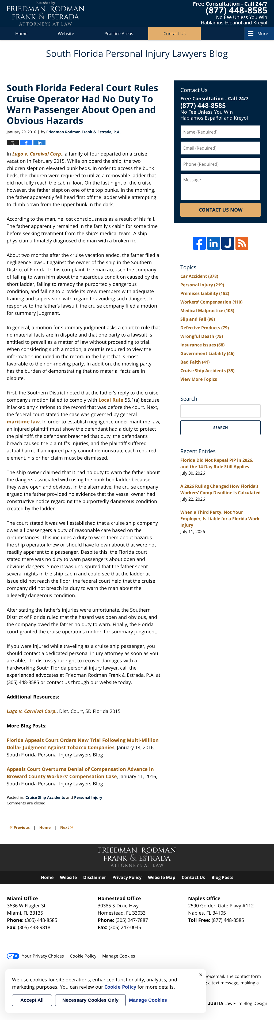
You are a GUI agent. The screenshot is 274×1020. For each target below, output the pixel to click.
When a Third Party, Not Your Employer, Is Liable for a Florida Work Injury (220, 518)
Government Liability (207, 353)
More (262, 33)
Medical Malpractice (207, 310)
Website (66, 33)
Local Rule (110, 400)
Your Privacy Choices (43, 956)
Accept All (32, 1000)
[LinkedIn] (213, 243)
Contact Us (174, 33)
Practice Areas (118, 33)
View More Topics (198, 379)
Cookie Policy (83, 956)
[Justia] (227, 243)
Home (21, 33)
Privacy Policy (127, 877)
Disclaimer (94, 877)
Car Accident (199, 276)
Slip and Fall (197, 319)
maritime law (23, 421)
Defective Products (204, 328)
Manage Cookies (118, 956)
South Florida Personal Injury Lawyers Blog (45, 13)
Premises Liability (204, 293)
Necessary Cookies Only (90, 1000)
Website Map (161, 877)
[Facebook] (199, 243)
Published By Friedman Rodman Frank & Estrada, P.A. (230, 13)
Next (66, 826)
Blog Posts (222, 877)
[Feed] (241, 243)
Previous (19, 826)
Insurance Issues (202, 345)
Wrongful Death (201, 336)
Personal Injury (88, 797)
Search (220, 427)
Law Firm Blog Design (237, 1003)
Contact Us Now (220, 209)
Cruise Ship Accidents (45, 797)
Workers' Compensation (211, 302)
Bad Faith (195, 362)
